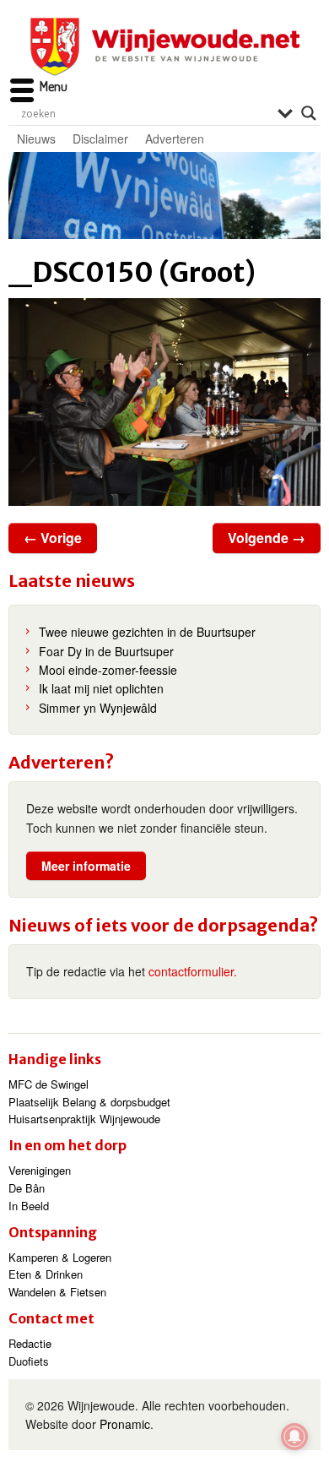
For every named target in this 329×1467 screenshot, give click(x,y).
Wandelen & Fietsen (57, 1292)
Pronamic (125, 1423)
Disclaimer (100, 138)
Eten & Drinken (45, 1274)
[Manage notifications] (294, 1436)
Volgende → (266, 537)
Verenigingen (39, 1170)
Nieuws (36, 138)
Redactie (29, 1343)
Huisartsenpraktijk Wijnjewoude (84, 1119)
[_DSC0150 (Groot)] (164, 402)
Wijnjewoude (164, 47)
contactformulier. (192, 971)
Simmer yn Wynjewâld (98, 707)
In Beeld (28, 1206)
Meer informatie (86, 865)
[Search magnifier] (309, 113)
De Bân (26, 1188)
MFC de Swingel (48, 1084)
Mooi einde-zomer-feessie (108, 669)
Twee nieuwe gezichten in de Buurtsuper (147, 631)
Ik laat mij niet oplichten (101, 688)
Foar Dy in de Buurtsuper (106, 651)
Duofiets (28, 1361)
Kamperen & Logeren (59, 1257)
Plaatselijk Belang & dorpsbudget (89, 1102)
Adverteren (174, 138)
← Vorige (53, 537)
